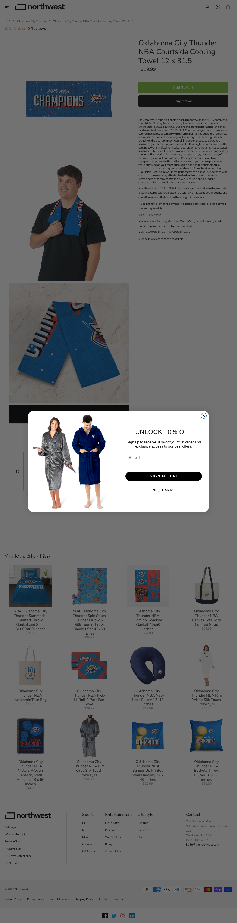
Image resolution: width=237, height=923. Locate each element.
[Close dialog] (203, 415)
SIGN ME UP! (164, 476)
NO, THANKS (164, 490)
